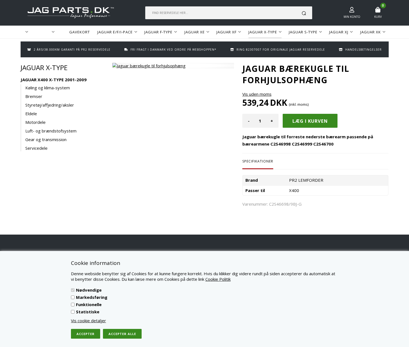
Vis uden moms (257, 94)
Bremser (33, 96)
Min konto (352, 17)
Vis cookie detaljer (88, 320)
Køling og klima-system (47, 87)
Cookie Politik (218, 279)
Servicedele (36, 148)
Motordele (35, 122)
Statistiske (87, 311)
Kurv (378, 17)
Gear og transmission (45, 139)
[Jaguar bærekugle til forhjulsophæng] (173, 65)
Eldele (31, 113)
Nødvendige (89, 290)
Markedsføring (91, 297)
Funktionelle (89, 304)
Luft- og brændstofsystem (51, 131)
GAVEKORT (79, 32)
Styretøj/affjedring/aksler (49, 105)
